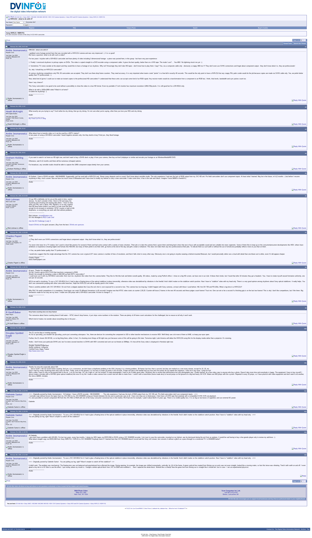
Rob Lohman (13, 199)
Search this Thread (300, 43)
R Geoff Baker (13, 312)
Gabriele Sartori (14, 394)
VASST (8, 338)
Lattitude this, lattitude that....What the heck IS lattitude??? (169, 508)
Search (195, 28)
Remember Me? (31, 22)
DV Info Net (18, 17)
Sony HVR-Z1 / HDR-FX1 (97, 17)
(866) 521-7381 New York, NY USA (81, 492)
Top (308, 529)
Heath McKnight (14, 111)
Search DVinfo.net (35, 225)
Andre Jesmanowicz (16, 50)
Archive (303, 529)
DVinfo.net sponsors (77, 225)
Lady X (48, 221)
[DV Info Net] (28, 12)
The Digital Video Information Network (287, 529)
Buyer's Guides (263, 28)
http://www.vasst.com (36, 351)
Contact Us (270, 529)
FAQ (74, 28)
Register (31, 28)
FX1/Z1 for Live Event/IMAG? (134, 508)
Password (9, 25)
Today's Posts (131, 28)
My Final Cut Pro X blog (37, 118)
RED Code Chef (48, 217)
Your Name (9, 22)
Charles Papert (14, 236)
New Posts (148, 508)
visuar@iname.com (45, 215)
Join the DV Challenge (36, 221)
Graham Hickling (14, 157)
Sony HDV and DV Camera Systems (77, 17)
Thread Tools (287, 43)
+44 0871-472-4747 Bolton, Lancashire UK (231, 492)
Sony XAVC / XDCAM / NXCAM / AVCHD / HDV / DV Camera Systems (44, 17)
